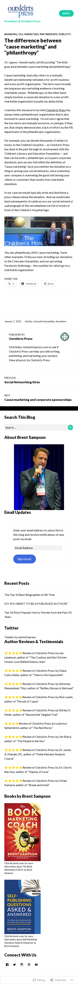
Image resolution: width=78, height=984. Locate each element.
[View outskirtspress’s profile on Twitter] (14, 965)
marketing (31, 34)
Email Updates (17, 512)
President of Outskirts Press (22, 21)
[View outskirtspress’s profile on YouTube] (36, 965)
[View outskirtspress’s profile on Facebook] (7, 965)
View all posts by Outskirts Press (29, 360)
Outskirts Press (56, 110)
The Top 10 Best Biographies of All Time (29, 594)
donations (61, 321)
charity (28, 321)
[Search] (70, 427)
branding (10, 34)
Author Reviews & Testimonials (33, 641)
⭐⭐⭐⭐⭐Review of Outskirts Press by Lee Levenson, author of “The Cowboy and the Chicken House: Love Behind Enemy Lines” (35, 657)
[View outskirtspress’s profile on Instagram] (22, 965)
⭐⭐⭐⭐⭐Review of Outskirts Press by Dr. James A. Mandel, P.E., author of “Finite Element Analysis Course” (37, 754)
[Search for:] (39, 427)
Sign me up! (24, 559)
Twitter (11, 628)
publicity (65, 34)
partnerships (49, 34)
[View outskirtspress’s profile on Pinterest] (29, 965)
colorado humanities (44, 321)
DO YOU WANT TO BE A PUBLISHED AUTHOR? (36, 603)
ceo (20, 34)
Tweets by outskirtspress (20, 637)
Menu (66, 13)
